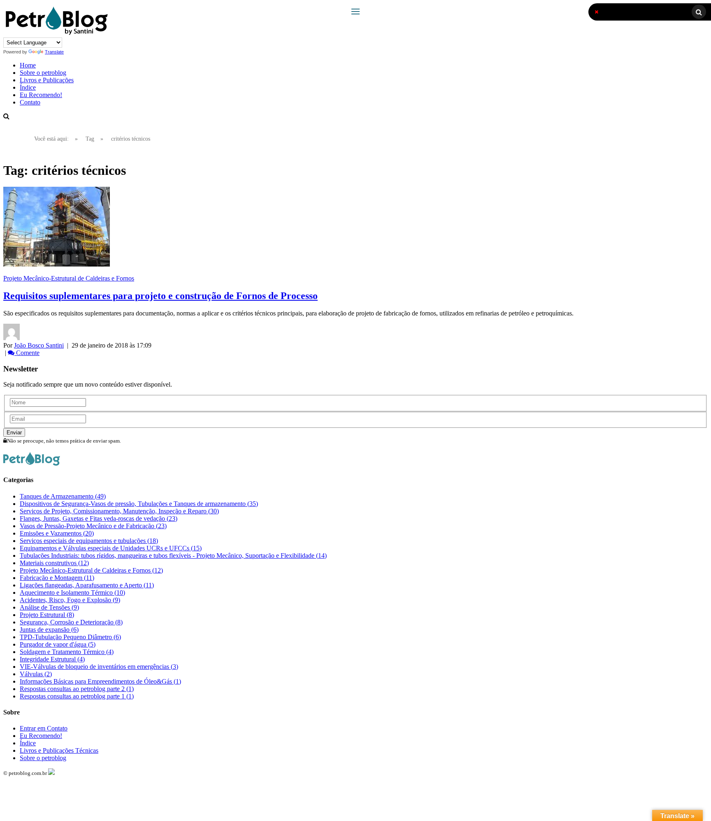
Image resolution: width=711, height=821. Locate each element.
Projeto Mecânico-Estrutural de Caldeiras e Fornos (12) (91, 570)
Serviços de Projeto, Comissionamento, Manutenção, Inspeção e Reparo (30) (119, 511)
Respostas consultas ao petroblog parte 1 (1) (77, 696)
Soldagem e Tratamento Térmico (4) (67, 651)
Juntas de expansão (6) (49, 629)
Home (28, 65)
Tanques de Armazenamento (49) (63, 496)
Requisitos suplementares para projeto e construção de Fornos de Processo (160, 295)
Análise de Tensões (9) (49, 607)
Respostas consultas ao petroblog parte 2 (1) (77, 688)
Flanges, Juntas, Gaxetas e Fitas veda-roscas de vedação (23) (98, 518)
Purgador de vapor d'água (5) (57, 644)
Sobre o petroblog (43, 72)
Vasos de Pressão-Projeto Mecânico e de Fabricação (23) (93, 525)
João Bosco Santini (39, 345)
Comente (27, 352)
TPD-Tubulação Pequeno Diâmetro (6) (70, 636)
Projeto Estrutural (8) (47, 614)
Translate (54, 51)
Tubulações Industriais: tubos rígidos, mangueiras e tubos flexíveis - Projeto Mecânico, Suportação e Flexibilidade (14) (173, 555)
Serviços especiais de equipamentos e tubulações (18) (89, 540)
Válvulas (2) (36, 673)
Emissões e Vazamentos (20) (57, 533)
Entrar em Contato (43, 728)
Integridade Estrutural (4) (52, 659)
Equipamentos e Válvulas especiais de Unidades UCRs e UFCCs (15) (111, 548)
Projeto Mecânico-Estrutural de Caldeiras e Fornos (68, 278)
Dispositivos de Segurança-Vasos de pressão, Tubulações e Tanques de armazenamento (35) (139, 503)
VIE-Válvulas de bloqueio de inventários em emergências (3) (99, 666)
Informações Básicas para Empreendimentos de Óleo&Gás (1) (100, 681)
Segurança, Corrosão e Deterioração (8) (71, 622)
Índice (28, 87)
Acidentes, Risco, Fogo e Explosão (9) (70, 599)
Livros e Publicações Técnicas (59, 750)
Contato (30, 102)
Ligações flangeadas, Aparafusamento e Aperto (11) (87, 585)
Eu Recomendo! (41, 94)
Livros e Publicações (47, 80)
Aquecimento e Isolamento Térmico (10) (72, 592)
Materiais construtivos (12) (54, 562)
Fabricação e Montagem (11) (57, 577)
